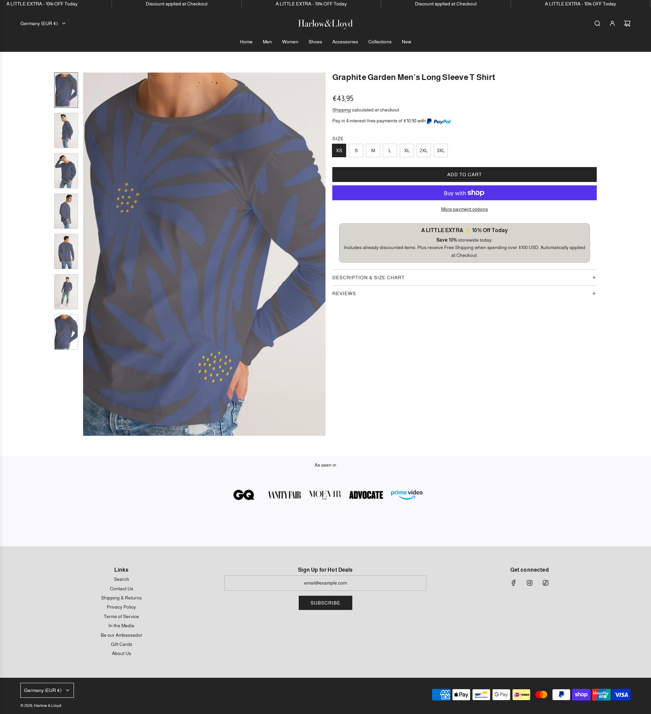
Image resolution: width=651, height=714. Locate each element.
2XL (424, 150)
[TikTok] (545, 582)
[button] (88, 254)
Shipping (341, 110)
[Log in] (612, 23)
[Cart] (627, 23)
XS (339, 150)
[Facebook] (513, 582)
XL (407, 150)
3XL (441, 150)
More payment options (464, 209)
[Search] (597, 23)
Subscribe (325, 603)
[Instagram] (529, 582)
